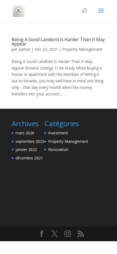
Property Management (82, 49)
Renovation (58, 149)
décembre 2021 (29, 158)
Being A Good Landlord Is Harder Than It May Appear (58, 42)
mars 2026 (25, 132)
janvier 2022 (26, 149)
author (24, 49)
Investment (58, 132)
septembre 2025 (30, 141)
